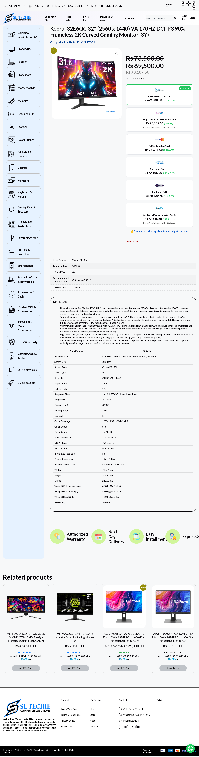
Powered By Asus (106, 18)
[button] (116, 53)
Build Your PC (50, 18)
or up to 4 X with (25, 656)
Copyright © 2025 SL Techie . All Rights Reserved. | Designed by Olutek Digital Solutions (38, 751)
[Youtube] (194, 8)
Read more (173, 668)
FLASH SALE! (72, 42)
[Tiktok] (194, 3)
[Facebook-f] (183, 3)
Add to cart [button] (26, 668)
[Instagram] (188, 3)
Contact (129, 18)
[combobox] (160, 18)
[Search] (175, 18)
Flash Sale (68, 18)
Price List (86, 18)
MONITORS (88, 42)
